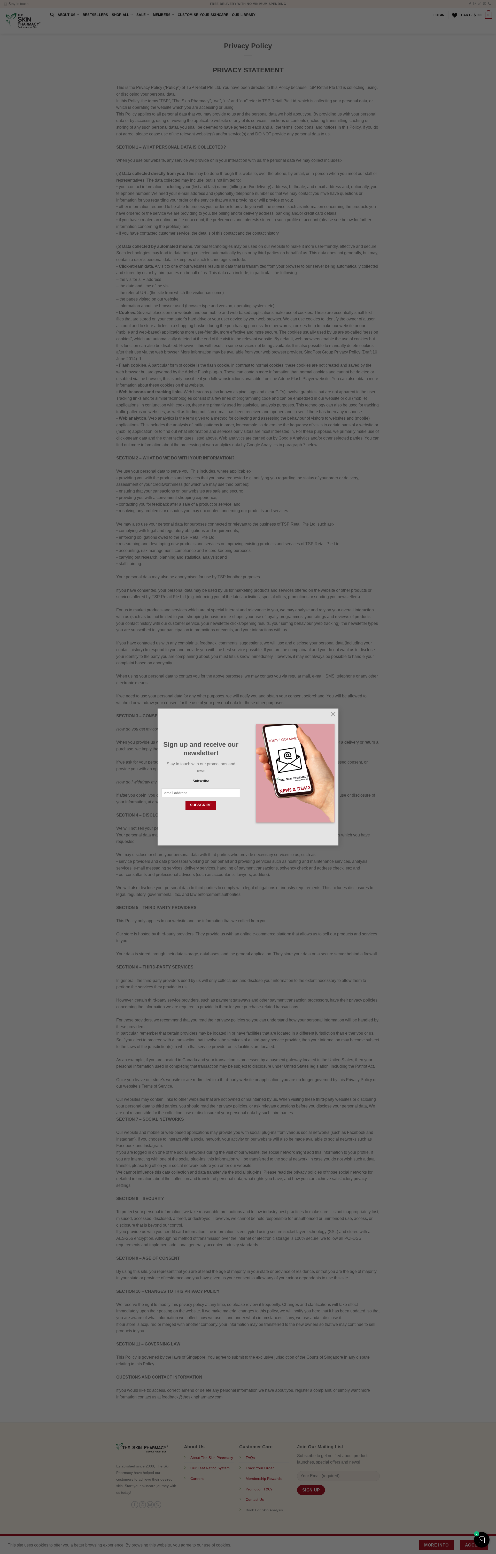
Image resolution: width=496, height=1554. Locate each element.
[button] (482, 1540)
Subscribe (201, 781)
